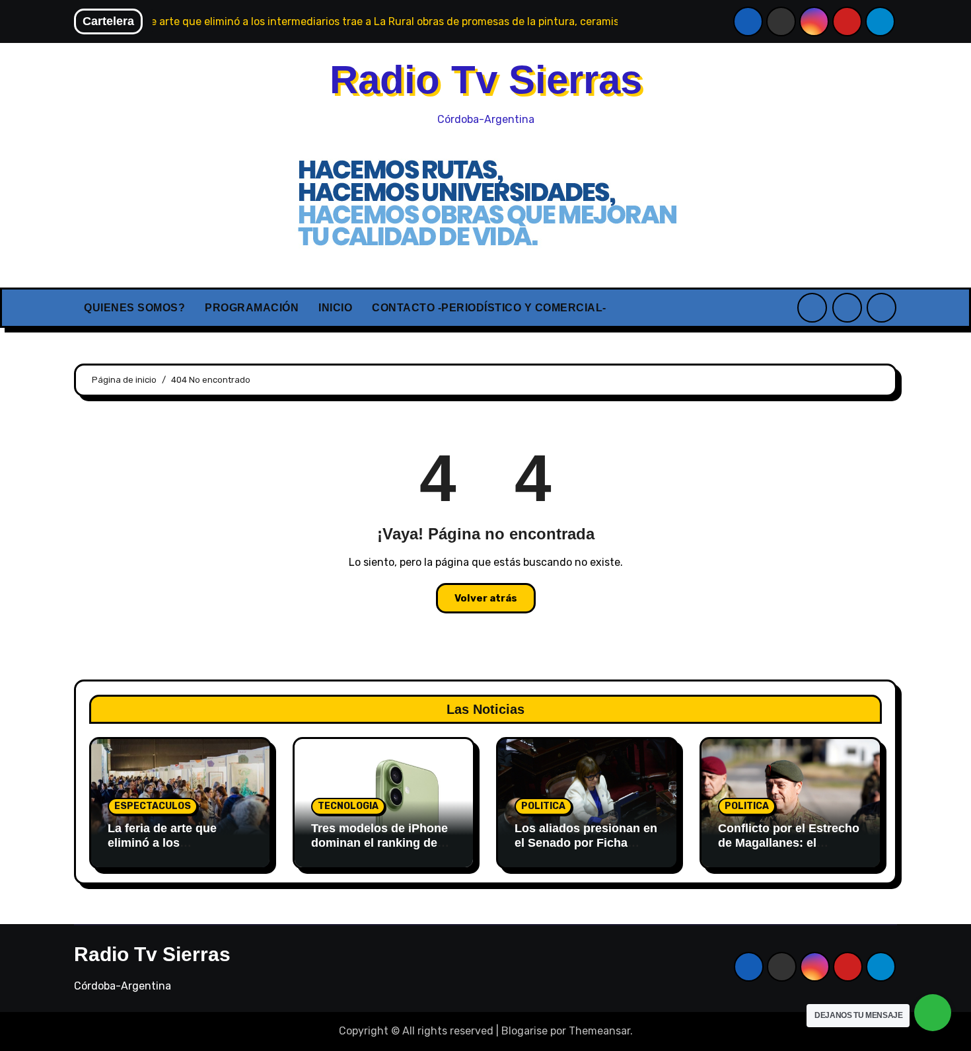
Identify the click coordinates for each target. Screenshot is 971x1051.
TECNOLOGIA (348, 806)
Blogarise (524, 1031)
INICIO (335, 307)
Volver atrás (485, 598)
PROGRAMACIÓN (252, 307)
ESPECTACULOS (152, 806)
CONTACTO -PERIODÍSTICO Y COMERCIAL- (489, 307)
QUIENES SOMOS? (134, 307)
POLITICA (543, 806)
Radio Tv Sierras (486, 80)
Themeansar (599, 1031)
